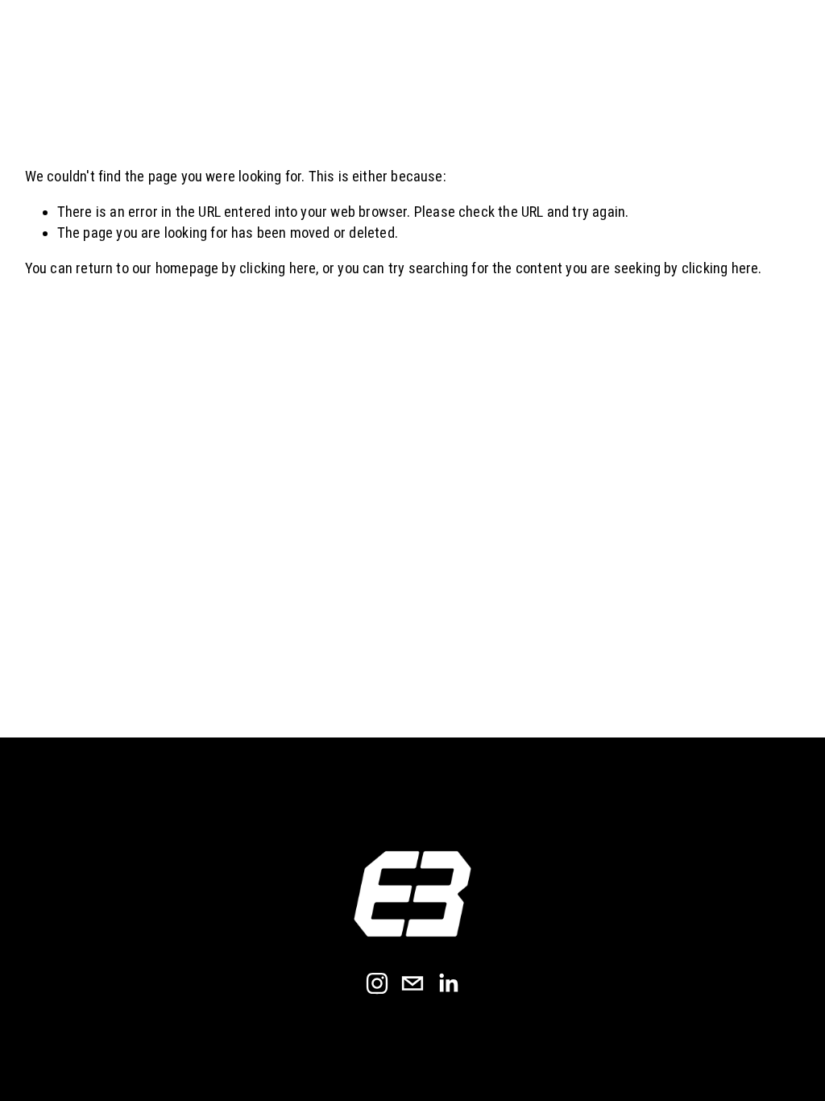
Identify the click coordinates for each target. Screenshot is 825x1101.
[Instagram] (377, 983)
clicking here (277, 268)
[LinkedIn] (448, 983)
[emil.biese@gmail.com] (412, 983)
